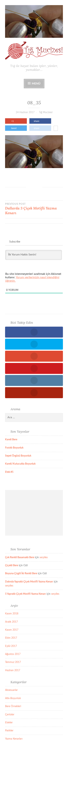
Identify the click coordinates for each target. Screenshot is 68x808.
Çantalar (9, 714)
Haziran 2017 (12, 670)
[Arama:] (34, 417)
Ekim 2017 (11, 638)
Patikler (9, 730)
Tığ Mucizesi (45, 112)
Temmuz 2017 (13, 662)
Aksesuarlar (11, 690)
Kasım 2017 (11, 630)
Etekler (9, 722)
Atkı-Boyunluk (13, 698)
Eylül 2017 (11, 646)
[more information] (56, 128)
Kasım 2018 (11, 613)
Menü (36, 83)
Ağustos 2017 (12, 654)
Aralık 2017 (11, 622)
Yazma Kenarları (13, 739)
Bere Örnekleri (13, 706)
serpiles (44, 557)
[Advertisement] (34, 513)
